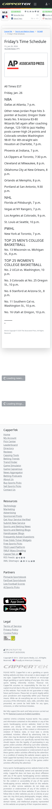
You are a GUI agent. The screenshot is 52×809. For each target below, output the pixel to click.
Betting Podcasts (12, 475)
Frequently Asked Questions (18, 536)
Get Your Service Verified (16, 519)
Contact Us (9, 489)
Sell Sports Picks (12, 486)
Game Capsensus (12, 469)
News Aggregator (13, 472)
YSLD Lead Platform (14, 547)
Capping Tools (11, 455)
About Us (8, 479)
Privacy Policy (10, 629)
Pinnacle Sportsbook (14, 577)
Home (6, 434)
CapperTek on (11, 554)
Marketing (9, 509)
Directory (8, 448)
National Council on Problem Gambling (24, 714)
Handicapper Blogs (13, 533)
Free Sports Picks (12, 543)
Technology (9, 505)
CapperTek (8, 31)
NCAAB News (10, 48)
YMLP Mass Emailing (14, 550)
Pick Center (9, 441)
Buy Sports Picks (12, 482)
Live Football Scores (14, 583)
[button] (47, 4)
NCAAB (40, 31)
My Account (9, 438)
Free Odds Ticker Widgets (17, 540)
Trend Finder (10, 462)
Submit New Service (14, 523)
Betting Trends (11, 458)
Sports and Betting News (24, 31)
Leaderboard (10, 444)
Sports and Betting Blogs (17, 529)
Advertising (9, 512)
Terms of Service (12, 626)
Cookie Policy (10, 633)
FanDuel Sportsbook (14, 580)
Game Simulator (12, 465)
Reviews (7, 451)
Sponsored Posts (12, 516)
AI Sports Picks (11, 587)
